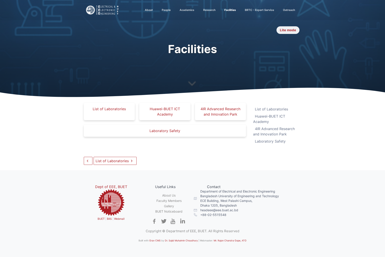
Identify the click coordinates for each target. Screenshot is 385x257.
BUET (101, 218)
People (166, 10)
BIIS (109, 218)
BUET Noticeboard (168, 211)
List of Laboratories (109, 109)
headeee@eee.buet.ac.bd (219, 210)
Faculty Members (169, 201)
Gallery (169, 206)
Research (209, 10)
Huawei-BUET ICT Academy (165, 111)
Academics (187, 10)
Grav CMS (155, 240)
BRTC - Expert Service (259, 10)
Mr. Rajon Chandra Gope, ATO (230, 240)
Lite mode (288, 30)
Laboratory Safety (164, 130)
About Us (169, 195)
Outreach (289, 10)
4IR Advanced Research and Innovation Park (220, 111)
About (149, 10)
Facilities (230, 10)
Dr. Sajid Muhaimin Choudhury (181, 240)
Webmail (119, 218)
